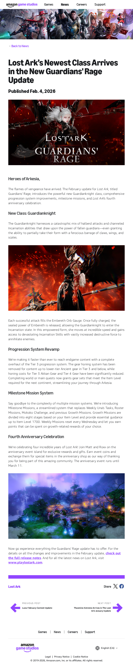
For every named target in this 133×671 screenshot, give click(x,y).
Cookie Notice (80, 656)
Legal (48, 656)
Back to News (20, 46)
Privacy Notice (61, 656)
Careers (82, 4)
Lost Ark (14, 586)
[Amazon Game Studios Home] (21, 5)
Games (48, 4)
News (65, 4)
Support (100, 4)
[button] (66, 132)
